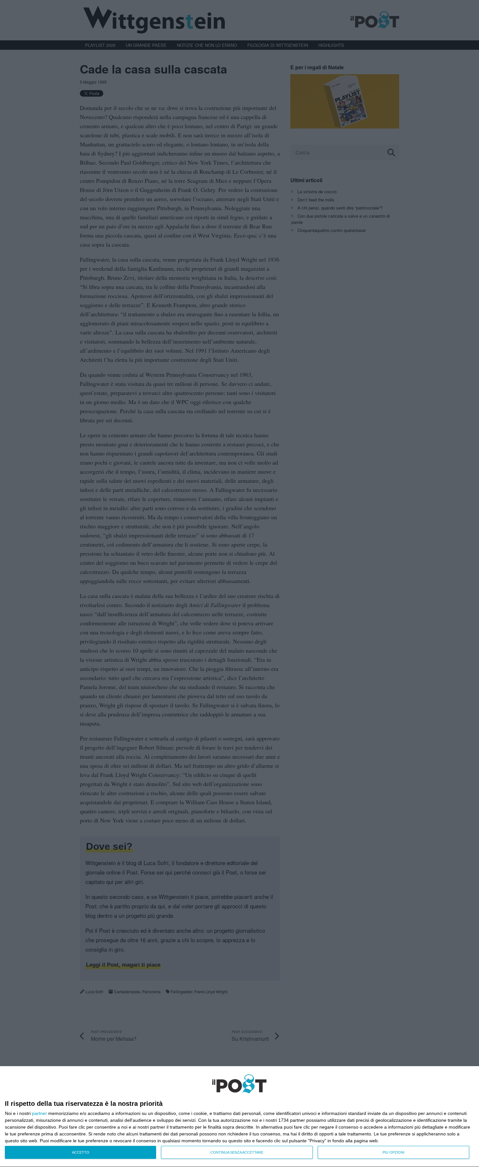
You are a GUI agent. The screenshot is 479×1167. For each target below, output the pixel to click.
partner (39, 1113)
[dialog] (239, 1116)
